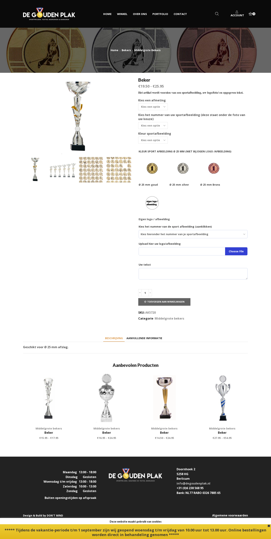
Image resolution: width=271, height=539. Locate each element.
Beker (48, 432)
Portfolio (160, 14)
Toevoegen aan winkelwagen (166, 301)
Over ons (140, 14)
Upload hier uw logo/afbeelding (160, 243)
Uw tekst (145, 264)
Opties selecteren (67, 416)
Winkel (122, 14)
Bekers (126, 50)
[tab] (114, 338)
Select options (125, 416)
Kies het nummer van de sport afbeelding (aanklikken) (175, 226)
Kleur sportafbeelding (154, 134)
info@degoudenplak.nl (193, 483)
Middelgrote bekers (147, 50)
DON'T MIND (55, 515)
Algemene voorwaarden (230, 515)
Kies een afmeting (152, 100)
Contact (180, 14)
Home (107, 14)
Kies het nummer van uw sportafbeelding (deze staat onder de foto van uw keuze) (191, 117)
